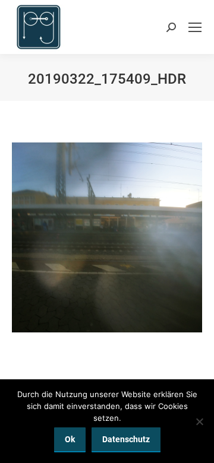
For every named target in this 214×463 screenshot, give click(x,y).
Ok (70, 439)
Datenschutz (126, 439)
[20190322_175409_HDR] (107, 237)
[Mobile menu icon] (195, 27)
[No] (199, 421)
